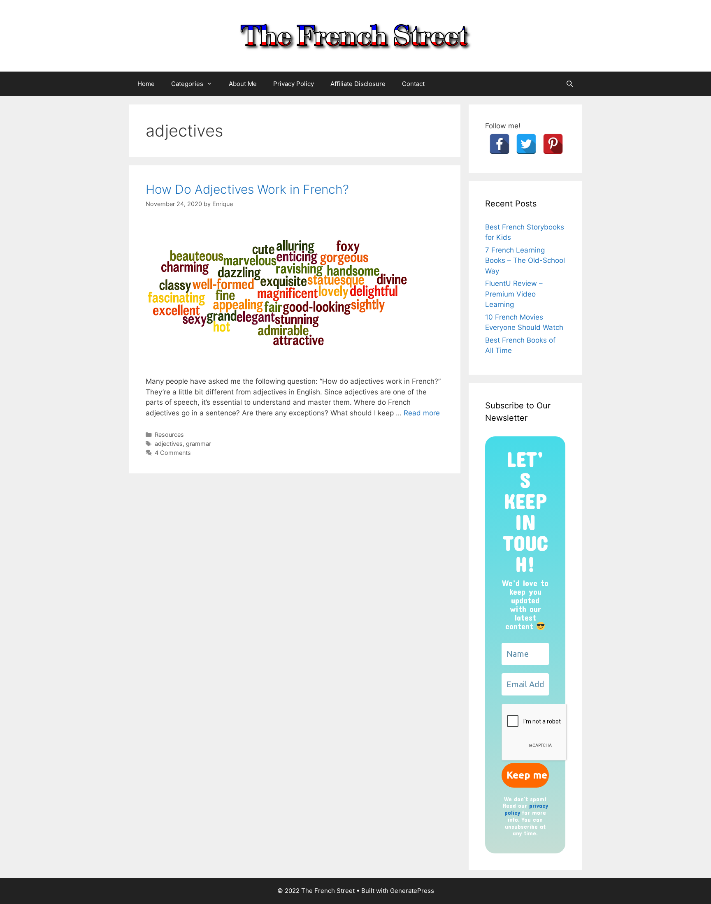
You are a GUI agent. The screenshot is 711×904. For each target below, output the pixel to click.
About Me (243, 84)
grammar (198, 443)
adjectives (169, 443)
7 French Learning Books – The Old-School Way (525, 260)
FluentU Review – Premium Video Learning (514, 293)
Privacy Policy (293, 84)
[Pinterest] (553, 144)
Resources (169, 434)
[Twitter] (526, 144)
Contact (413, 84)
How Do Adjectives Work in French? (247, 189)
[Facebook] (499, 144)
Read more (422, 413)
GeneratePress (412, 891)
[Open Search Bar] (570, 84)
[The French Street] (356, 35)
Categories (187, 84)
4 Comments (173, 452)
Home (146, 84)
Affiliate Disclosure (358, 84)
